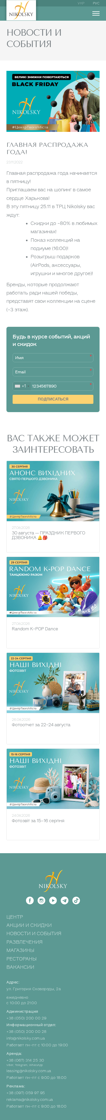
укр (81, 3)
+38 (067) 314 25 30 (25, 1060)
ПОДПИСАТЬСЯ (53, 399)
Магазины (20, 950)
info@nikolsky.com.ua (25, 1038)
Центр (14, 917)
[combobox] (22, 386)
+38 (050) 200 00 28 (26, 1032)
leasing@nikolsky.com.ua (28, 1071)
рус (96, 3)
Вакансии (20, 967)
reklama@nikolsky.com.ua (29, 1100)
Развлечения (24, 942)
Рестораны (21, 959)
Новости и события (33, 933)
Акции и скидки (29, 925)
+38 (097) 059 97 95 (25, 1093)
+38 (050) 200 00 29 (26, 1018)
